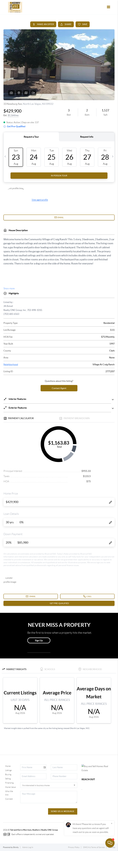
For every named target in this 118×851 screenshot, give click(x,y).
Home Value (10, 787)
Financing (9, 783)
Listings (8, 770)
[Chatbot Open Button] (110, 843)
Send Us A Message (62, 811)
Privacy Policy (74, 847)
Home (8, 766)
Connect (9, 799)
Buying (8, 774)
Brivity (16, 847)
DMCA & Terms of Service (94, 847)
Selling (8, 778)
